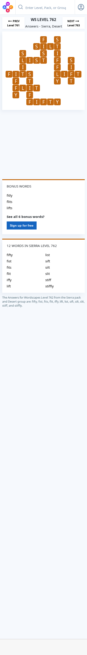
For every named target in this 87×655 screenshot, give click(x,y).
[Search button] (20, 7)
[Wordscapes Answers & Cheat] (8, 7)
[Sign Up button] (81, 7)
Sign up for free (21, 225)
